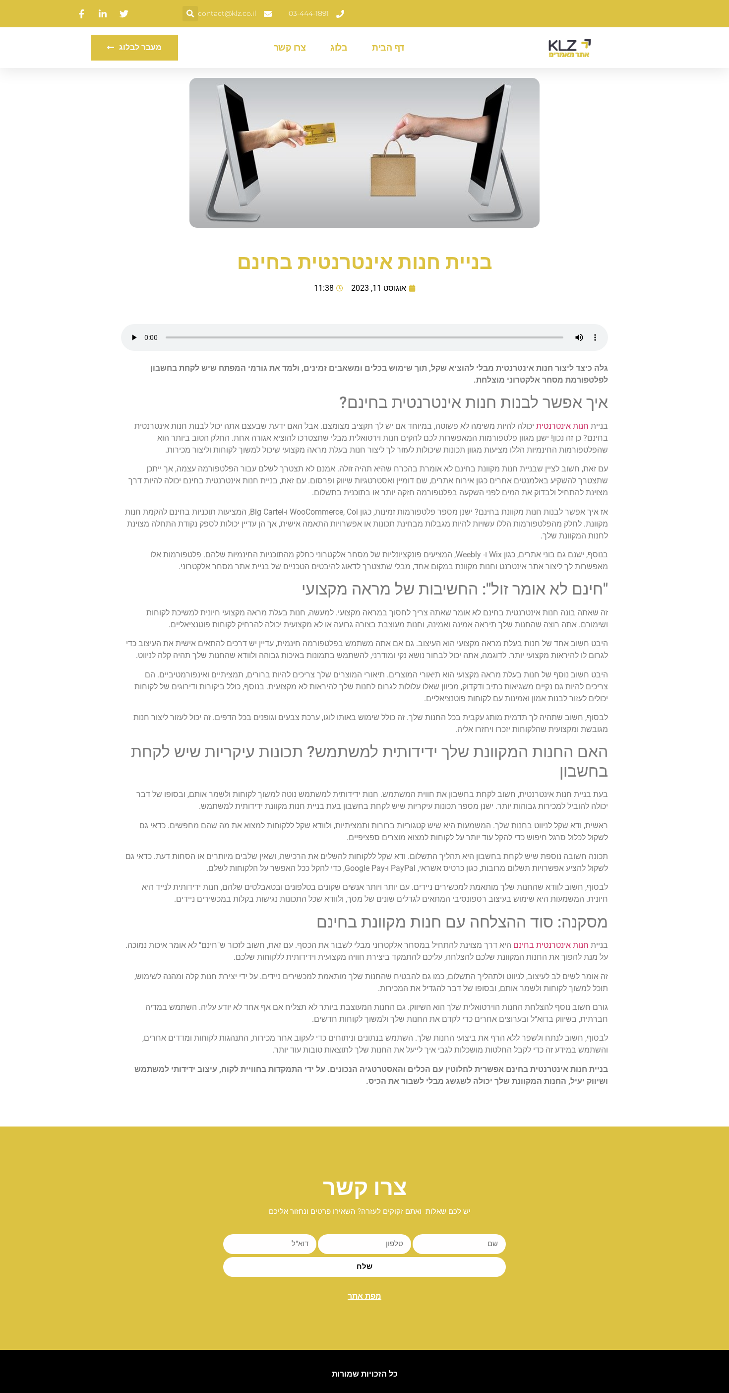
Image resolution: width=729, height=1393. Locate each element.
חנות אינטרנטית (562, 426)
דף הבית (388, 47)
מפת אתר (364, 1296)
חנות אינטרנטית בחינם (551, 945)
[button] (190, 13)
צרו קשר (290, 47)
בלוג (338, 47)
